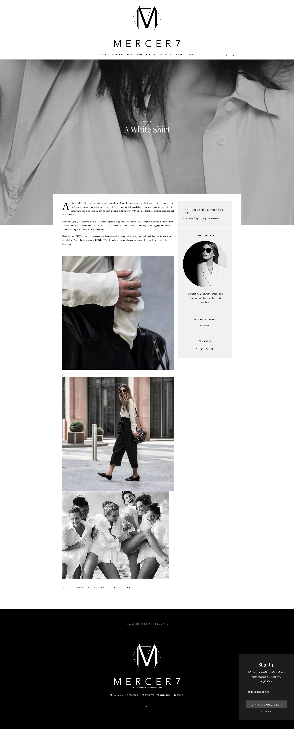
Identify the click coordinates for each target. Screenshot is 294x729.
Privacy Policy (161, 624)
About (179, 55)
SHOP (79, 236)
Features (164, 55)
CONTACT (100, 240)
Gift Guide (115, 55)
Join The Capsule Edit (266, 705)
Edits (129, 55)
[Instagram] (226, 54)
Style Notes (147, 121)
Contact (191, 55)
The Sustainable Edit (146, 55)
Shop (101, 55)
